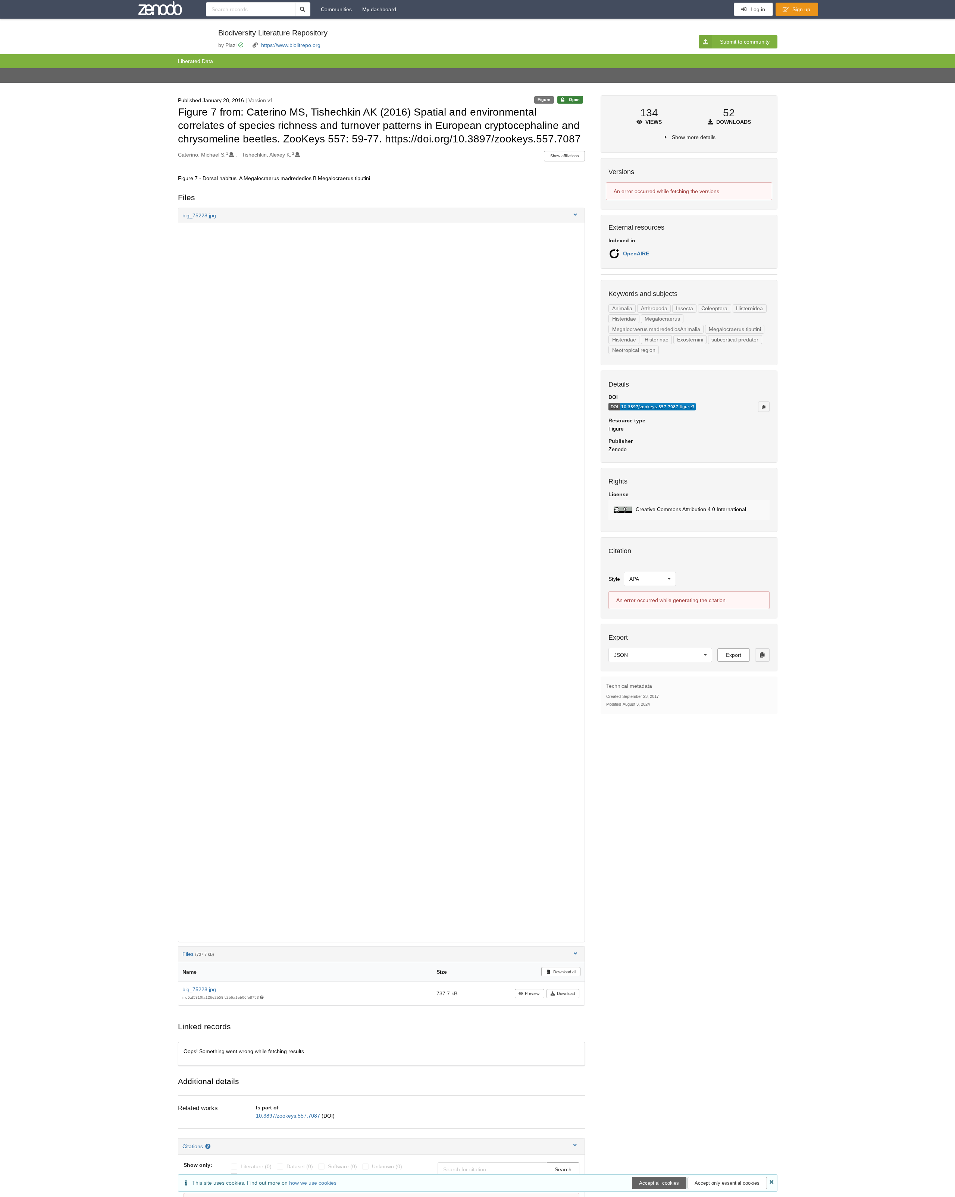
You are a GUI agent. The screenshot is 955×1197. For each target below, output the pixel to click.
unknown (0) (387, 1166)
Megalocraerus (662, 319)
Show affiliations (564, 156)
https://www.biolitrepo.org (290, 45)
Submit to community (745, 42)
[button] (381, 215)
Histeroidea (749, 308)
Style (614, 579)
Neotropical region (633, 350)
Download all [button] (564, 972)
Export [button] (733, 655)
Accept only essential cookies (727, 1183)
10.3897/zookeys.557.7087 (289, 1116)
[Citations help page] (209, 1146)
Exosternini (690, 340)
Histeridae (624, 319)
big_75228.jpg (199, 989)
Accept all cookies (659, 1183)
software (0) (342, 1166)
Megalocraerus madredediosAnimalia (656, 329)
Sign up (800, 9)
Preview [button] (532, 993)
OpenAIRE (636, 253)
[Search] (302, 9)
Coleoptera (714, 308)
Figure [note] (544, 99)
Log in (757, 9)
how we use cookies (312, 1183)
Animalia (622, 308)
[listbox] (650, 579)
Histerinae (656, 340)
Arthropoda (654, 308)
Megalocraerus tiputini (735, 329)
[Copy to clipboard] (763, 406)
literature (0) (256, 1166)
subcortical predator (734, 340)
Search (563, 1169)
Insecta (684, 308)
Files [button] (198, 954)
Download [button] (566, 993)
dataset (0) (299, 1166)
